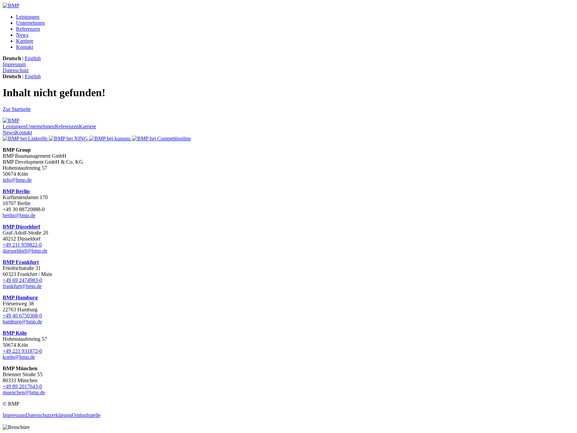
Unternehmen (30, 23)
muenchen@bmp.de (24, 392)
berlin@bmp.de (19, 215)
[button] (288, 421)
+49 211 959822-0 (22, 245)
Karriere (24, 41)
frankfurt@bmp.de (22, 286)
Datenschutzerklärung (49, 415)
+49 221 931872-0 (22, 351)
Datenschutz (16, 70)
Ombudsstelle (86, 415)
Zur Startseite (17, 109)
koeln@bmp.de (19, 357)
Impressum (14, 64)
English (33, 58)
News (22, 35)
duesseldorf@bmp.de (25, 251)
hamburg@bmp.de (22, 321)
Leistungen (27, 17)
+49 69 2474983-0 (22, 280)
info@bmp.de (17, 180)
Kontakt (24, 47)
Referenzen (28, 29)
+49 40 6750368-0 (22, 315)
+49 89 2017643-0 (22, 386)
